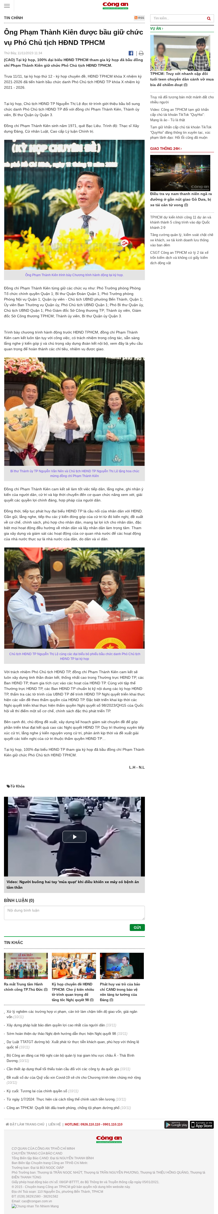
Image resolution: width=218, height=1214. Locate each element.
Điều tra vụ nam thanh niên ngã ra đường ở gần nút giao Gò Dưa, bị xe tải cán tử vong (181, 199)
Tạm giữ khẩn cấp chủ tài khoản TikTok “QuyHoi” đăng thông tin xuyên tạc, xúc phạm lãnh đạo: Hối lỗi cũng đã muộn (181, 132)
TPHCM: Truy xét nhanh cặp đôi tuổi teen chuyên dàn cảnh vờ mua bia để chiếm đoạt (182, 79)
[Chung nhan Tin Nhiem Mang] (35, 1206)
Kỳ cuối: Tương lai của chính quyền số (37, 1091)
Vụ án (156, 29)
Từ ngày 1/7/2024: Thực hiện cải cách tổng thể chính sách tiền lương (61, 1099)
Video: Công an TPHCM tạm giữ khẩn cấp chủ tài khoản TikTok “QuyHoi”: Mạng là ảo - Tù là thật (179, 115)
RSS (140, 17)
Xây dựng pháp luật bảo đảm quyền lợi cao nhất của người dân (56, 1025)
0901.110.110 (113, 1124)
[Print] (141, 53)
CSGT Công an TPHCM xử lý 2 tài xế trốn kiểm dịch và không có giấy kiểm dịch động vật (179, 258)
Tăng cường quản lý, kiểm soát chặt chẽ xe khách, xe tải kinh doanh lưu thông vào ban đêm (181, 240)
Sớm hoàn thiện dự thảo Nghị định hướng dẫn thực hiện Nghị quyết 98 (61, 1034)
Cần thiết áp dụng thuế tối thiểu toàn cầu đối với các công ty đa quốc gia (63, 1069)
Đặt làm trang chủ (26, 1124)
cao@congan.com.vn (37, 1201)
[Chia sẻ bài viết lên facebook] (131, 53)
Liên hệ (54, 1124)
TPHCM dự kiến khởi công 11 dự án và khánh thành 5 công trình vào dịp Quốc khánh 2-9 (180, 222)
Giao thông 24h (165, 149)
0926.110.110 (90, 1124)
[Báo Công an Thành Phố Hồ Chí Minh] (115, 5)
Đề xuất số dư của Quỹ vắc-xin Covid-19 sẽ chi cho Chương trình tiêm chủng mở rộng (74, 1078)
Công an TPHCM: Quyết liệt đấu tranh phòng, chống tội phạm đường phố (63, 1108)
